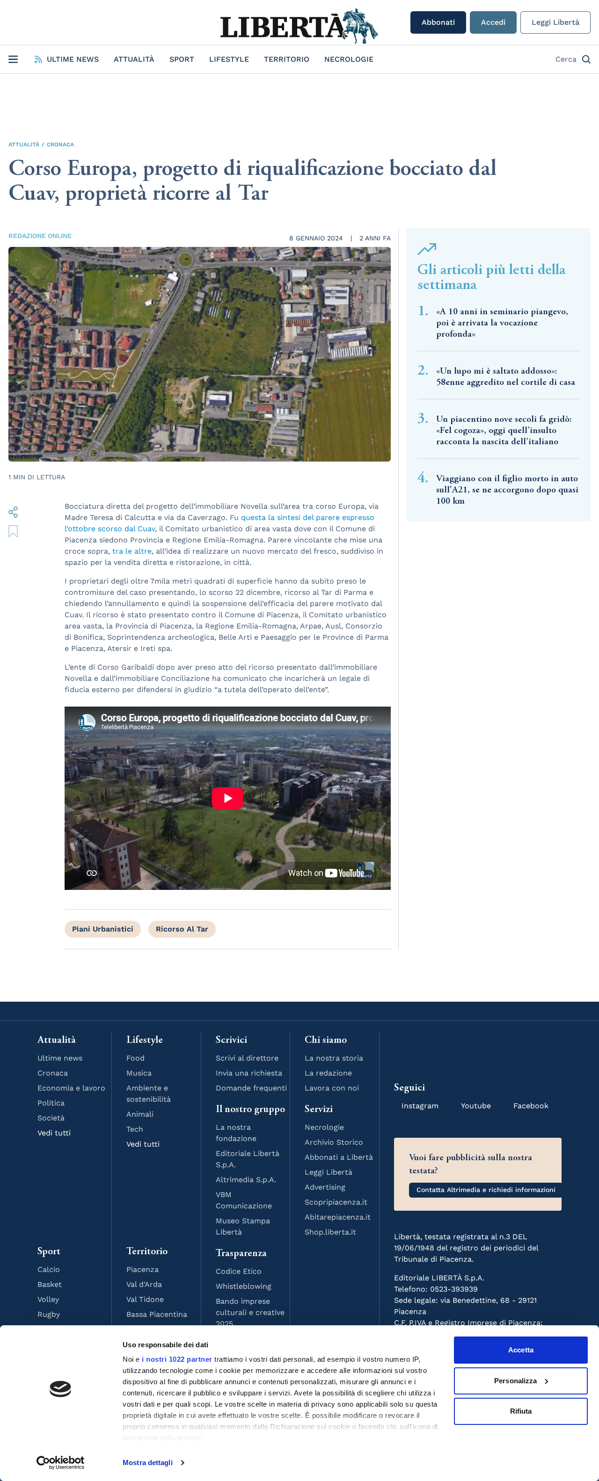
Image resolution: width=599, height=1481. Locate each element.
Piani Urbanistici (102, 929)
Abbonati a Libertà (339, 1157)
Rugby (48, 1314)
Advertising (325, 1187)
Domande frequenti (251, 1088)
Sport (181, 59)
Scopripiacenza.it (336, 1202)
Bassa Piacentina (156, 1314)
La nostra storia (334, 1058)
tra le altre (132, 551)
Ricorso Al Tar (182, 929)
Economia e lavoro (71, 1088)
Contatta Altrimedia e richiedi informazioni (485, 1189)
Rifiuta (521, 1411)
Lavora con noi (332, 1088)
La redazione (328, 1073)
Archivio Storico (334, 1142)
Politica (51, 1102)
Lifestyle (229, 59)
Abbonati (438, 22)
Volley (48, 1299)
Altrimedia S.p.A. (246, 1179)
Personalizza (515, 1381)
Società (51, 1117)
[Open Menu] (13, 59)
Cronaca (60, 144)
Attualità (134, 59)
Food (135, 1058)
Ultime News (73, 59)
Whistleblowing (243, 1286)
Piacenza (142, 1269)
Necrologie (348, 59)
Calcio (48, 1269)
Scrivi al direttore (247, 1058)
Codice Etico (239, 1271)
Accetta (520, 1350)
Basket (49, 1284)
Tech (134, 1129)
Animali (139, 1114)
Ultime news (59, 1058)
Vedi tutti (54, 1132)
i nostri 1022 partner (177, 1359)
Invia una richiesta (249, 1073)
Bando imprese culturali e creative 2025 (250, 1312)
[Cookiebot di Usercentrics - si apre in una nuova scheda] (61, 1463)
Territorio (286, 59)
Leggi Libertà (555, 22)
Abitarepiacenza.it (338, 1217)
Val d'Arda (144, 1284)
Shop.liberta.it (330, 1232)
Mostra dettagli (148, 1463)
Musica (139, 1073)
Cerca (566, 59)
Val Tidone (145, 1299)
